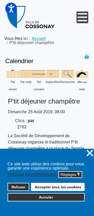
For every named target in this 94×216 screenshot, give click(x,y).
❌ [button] (89, 153)
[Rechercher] (67, 73)
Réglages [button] (70, 174)
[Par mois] (25, 73)
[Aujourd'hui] (52, 73)
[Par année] (12, 73)
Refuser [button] (18, 187)
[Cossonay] (31, 17)
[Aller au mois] (82, 73)
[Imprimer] (87, 57)
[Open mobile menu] (82, 17)
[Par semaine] (38, 73)
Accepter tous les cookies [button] (58, 187)
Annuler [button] (46, 197)
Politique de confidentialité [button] (32, 174)
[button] (11, 8)
